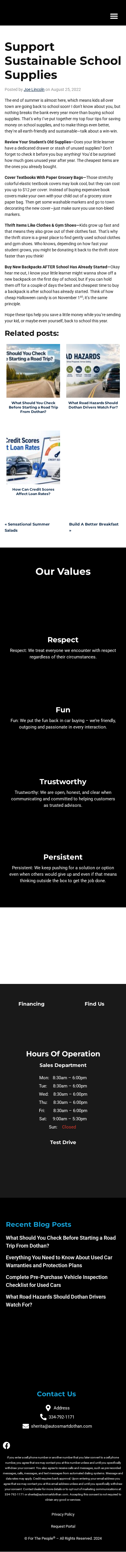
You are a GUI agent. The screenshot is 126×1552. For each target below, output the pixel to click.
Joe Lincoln (34, 89)
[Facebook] (6, 1445)
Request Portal (63, 1526)
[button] (114, 16)
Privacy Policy (63, 1514)
